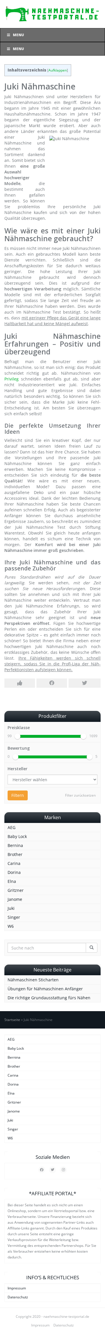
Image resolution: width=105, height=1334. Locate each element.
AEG (11, 827)
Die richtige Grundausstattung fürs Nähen (49, 997)
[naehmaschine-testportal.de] (52, 14)
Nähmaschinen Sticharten (33, 979)
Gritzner (16, 890)
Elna (12, 881)
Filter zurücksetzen (80, 795)
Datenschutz (18, 1297)
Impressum (17, 1288)
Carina (14, 863)
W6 (11, 926)
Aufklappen (57, 70)
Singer (14, 917)
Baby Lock (17, 836)
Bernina (15, 845)
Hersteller (17, 768)
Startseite (12, 1019)
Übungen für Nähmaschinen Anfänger (45, 988)
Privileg (11, 379)
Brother (15, 854)
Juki (11, 908)
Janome (15, 899)
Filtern (17, 795)
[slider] (17, 736)
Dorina (14, 872)
